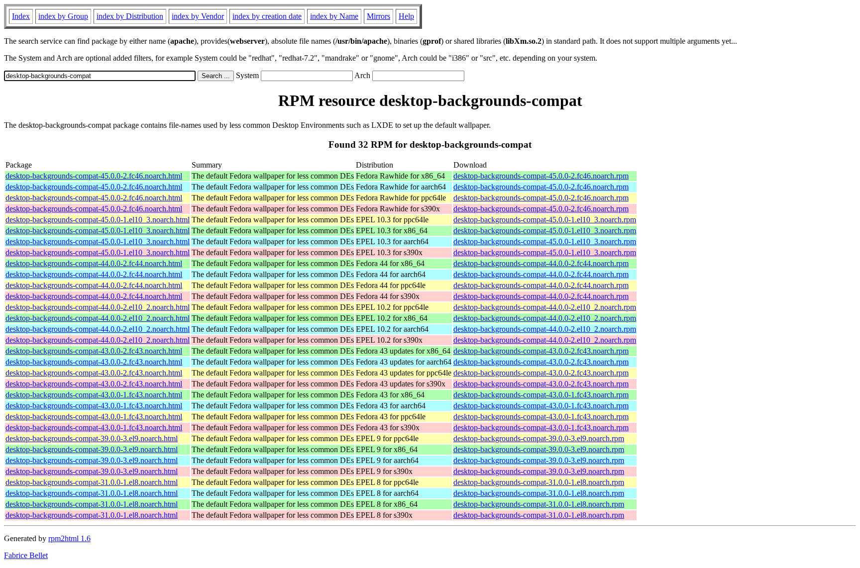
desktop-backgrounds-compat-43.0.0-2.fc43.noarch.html (93, 351)
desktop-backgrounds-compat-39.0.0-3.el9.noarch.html (91, 438)
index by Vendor (198, 16)
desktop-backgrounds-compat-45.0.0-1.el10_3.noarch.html (97, 219)
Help (406, 16)
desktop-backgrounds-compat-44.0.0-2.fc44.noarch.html (93, 263)
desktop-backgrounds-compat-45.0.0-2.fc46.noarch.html (93, 176)
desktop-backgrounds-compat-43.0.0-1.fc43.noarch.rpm (541, 394)
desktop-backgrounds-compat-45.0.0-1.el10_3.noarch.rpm (544, 219)
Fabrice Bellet (26, 555)
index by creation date (267, 16)
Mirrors (378, 16)
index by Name (334, 16)
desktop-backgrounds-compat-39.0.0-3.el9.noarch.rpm (538, 438)
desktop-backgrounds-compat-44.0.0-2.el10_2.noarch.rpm (544, 307)
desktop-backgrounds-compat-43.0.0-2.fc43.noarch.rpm (541, 351)
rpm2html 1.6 (69, 538)
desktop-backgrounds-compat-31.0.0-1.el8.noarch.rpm (538, 482)
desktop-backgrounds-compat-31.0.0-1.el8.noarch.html (91, 482)
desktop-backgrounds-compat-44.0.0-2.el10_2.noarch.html (97, 307)
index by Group (63, 16)
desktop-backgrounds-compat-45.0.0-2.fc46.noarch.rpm (541, 176)
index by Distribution (130, 16)
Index (21, 16)
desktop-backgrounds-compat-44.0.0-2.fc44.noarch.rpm (541, 263)
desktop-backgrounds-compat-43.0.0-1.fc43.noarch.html (93, 394)
